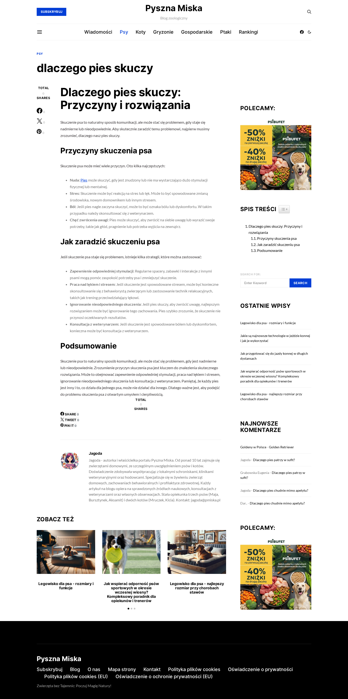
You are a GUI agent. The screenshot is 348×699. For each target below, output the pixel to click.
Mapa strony (122, 669)
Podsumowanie (269, 250)
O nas (94, 669)
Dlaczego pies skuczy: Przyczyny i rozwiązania (275, 229)
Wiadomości (98, 32)
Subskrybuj (49, 669)
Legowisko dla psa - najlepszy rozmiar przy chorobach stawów (197, 588)
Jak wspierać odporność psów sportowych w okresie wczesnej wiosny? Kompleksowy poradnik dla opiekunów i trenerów (131, 592)
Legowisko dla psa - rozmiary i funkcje (65, 585)
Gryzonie (163, 32)
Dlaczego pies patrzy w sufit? (274, 460)
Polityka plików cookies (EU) (76, 676)
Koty (141, 32)
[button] (309, 32)
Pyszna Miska (173, 8)
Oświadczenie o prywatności (260, 669)
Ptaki (225, 32)
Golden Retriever (281, 447)
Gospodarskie (197, 32)
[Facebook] (302, 32)
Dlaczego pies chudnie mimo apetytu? (280, 490)
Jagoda (95, 453)
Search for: (250, 274)
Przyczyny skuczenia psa (277, 238)
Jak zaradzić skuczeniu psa (278, 244)
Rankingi (248, 32)
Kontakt (152, 669)
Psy (124, 32)
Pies (83, 180)
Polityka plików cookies (194, 669)
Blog (75, 669)
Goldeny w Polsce (253, 447)
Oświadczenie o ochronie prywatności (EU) (164, 676)
